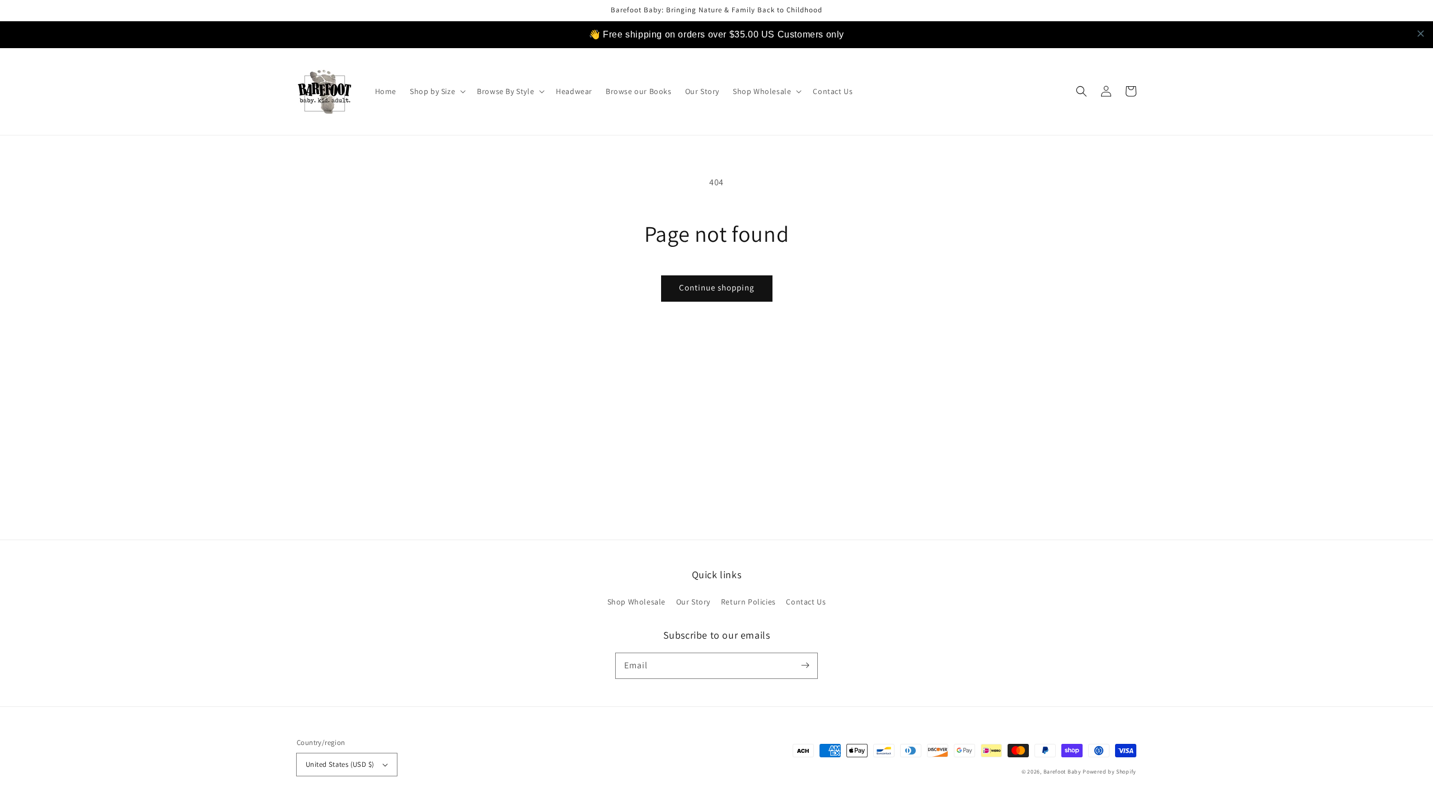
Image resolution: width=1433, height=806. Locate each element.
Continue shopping (717, 287)
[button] (436, 91)
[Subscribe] (805, 665)
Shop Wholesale (636, 602)
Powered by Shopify (1109, 771)
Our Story (693, 602)
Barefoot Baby (1062, 771)
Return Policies (748, 602)
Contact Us (806, 602)
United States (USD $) (340, 764)
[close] (1421, 34)
